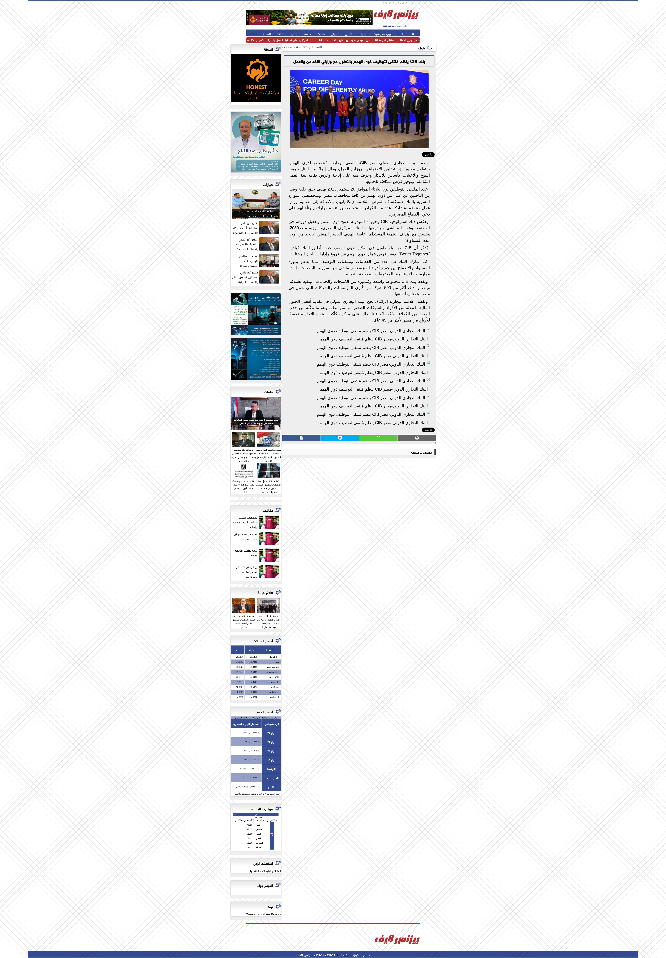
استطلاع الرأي (263, 863)
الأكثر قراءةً (265, 592)
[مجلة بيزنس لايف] (256, 79)
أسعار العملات (263, 640)
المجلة (268, 49)
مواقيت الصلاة (262, 808)
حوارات (268, 184)
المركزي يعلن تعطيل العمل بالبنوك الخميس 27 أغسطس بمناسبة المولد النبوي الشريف (255, 39)
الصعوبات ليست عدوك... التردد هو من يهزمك (245, 522)
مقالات (268, 510)
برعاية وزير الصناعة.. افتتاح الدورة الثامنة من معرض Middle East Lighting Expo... (368, 39)
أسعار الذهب (264, 711)
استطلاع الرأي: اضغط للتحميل (265, 870)
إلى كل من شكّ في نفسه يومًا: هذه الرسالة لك (246, 571)
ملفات (268, 392)
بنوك (421, 48)
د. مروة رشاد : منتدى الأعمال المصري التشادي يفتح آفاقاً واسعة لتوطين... (243, 621)
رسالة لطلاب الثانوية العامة (246, 553)
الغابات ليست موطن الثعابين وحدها (246, 536)
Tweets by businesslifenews (263, 913)
